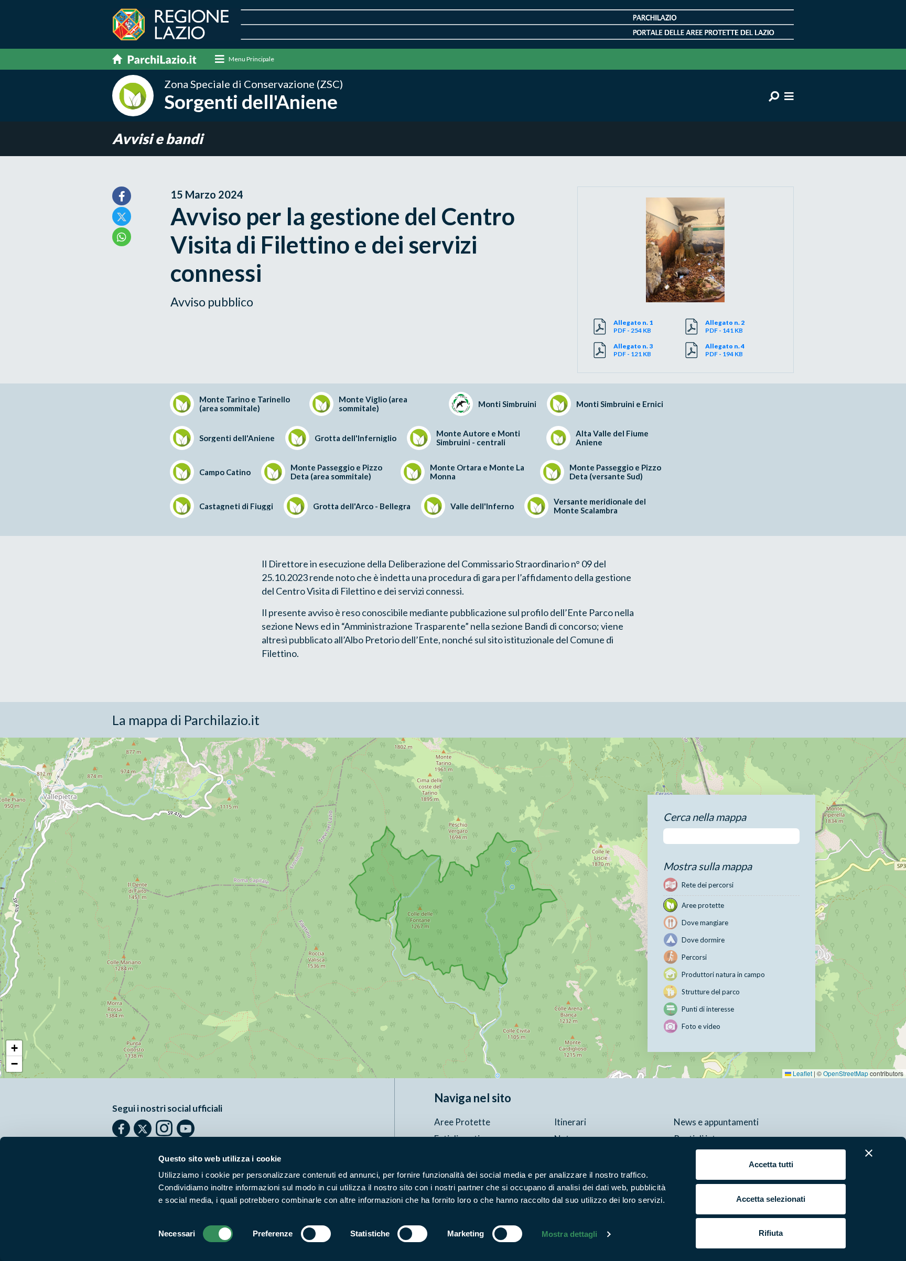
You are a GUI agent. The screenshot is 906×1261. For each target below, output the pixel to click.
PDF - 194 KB (725, 350)
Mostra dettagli (570, 1234)
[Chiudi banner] (868, 1153)
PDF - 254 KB (633, 326)
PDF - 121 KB (633, 350)
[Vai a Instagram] (164, 1128)
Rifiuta (771, 1233)
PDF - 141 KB (725, 326)
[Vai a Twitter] (143, 1128)
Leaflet (801, 1073)
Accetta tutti (771, 1164)
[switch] (316, 1233)
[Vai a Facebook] (121, 1128)
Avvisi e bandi (157, 138)
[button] (14, 1048)
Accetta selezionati (770, 1198)
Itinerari (570, 1121)
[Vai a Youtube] (186, 1128)
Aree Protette (462, 1121)
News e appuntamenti (716, 1121)
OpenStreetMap (845, 1073)
